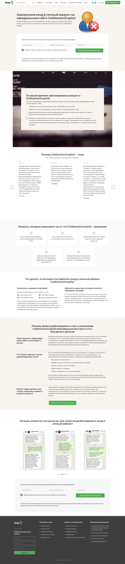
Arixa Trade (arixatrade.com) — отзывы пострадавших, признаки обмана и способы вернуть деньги (100, 528)
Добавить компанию (75, 2)
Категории (49, 2)
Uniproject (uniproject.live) (47, 531)
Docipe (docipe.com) (45, 537)
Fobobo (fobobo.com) (45, 526)
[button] (57, 474)
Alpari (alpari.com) (70, 534)
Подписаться (24, 552)
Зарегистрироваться (112, 2)
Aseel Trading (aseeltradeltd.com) (99, 541)
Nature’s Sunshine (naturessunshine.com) (75, 537)
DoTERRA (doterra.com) (71, 531)
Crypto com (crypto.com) (71, 526)
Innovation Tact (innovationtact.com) (99, 535)
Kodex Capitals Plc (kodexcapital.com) (99, 532)
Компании (40, 2)
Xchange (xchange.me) (71, 528)
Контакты (63, 2)
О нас (56, 2)
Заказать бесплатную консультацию (89, 50)
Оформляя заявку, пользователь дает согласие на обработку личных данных (46, 50)
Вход (102, 2)
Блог (85, 2)
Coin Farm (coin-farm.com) (97, 538)
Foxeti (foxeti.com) (45, 528)
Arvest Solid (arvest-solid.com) (48, 534)
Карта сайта (18, 529)
